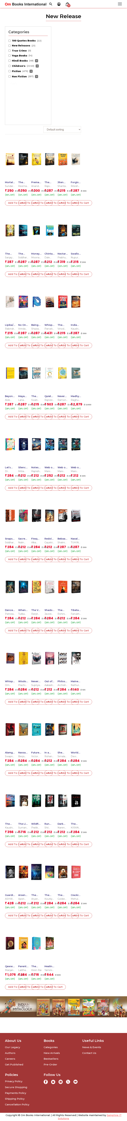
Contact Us (89, 1053)
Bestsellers (51, 1058)
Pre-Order (50, 1064)
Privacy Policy (13, 1081)
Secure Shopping (16, 1087)
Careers (10, 1058)
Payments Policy (15, 1093)
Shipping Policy (14, 1098)
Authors (10, 1053)
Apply (13, 83)
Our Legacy (12, 1047)
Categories (51, 1047)
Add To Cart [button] (15, 202)
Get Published (14, 1064)
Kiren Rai (36, 970)
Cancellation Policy (17, 1104)
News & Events (91, 1047)
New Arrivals (52, 1053)
